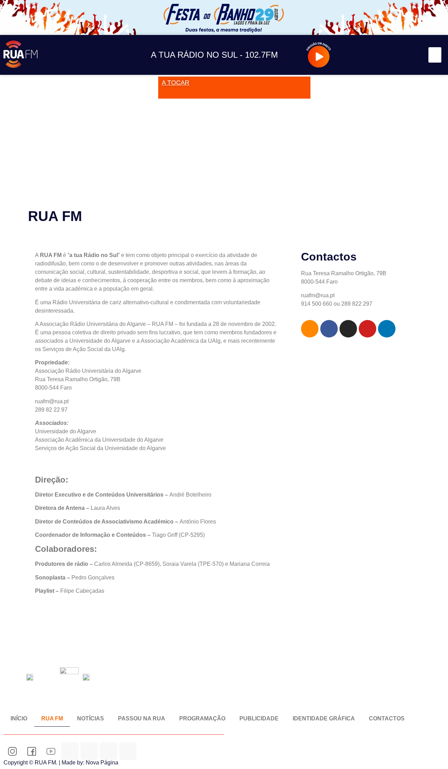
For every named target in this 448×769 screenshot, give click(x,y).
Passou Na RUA (141, 718)
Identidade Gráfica (324, 718)
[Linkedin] (387, 328)
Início (18, 718)
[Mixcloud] (89, 751)
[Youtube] (395, 55)
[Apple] (127, 751)
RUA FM (52, 718)
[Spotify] (411, 55)
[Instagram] (364, 55)
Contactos (387, 718)
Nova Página (102, 763)
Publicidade (259, 718)
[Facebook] (379, 55)
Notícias (90, 718)
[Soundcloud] (348, 55)
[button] (435, 55)
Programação (202, 718)
